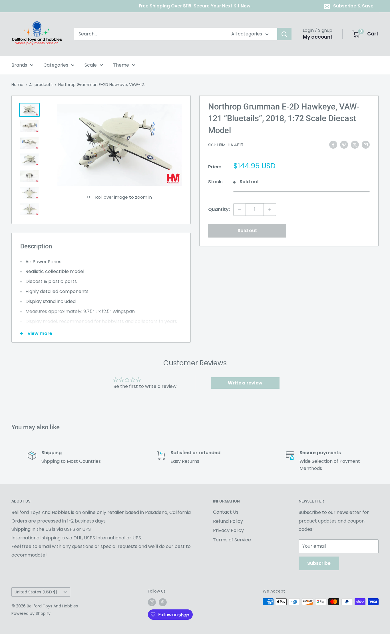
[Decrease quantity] (240, 209)
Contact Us (225, 512)
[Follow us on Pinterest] (163, 602)
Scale (91, 65)
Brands (19, 65)
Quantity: (219, 209)
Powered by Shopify (31, 613)
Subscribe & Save (353, 6)
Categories (55, 65)
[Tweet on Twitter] (355, 144)
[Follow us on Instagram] (152, 602)
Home (17, 84)
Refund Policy (228, 521)
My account (318, 36)
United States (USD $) (36, 592)
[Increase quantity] (270, 209)
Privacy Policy (228, 530)
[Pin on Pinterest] (344, 144)
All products (41, 84)
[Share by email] (366, 144)
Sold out (247, 230)
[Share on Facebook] (333, 144)
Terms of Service (232, 540)
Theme (121, 65)
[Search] (284, 34)
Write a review (245, 383)
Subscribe (319, 563)
